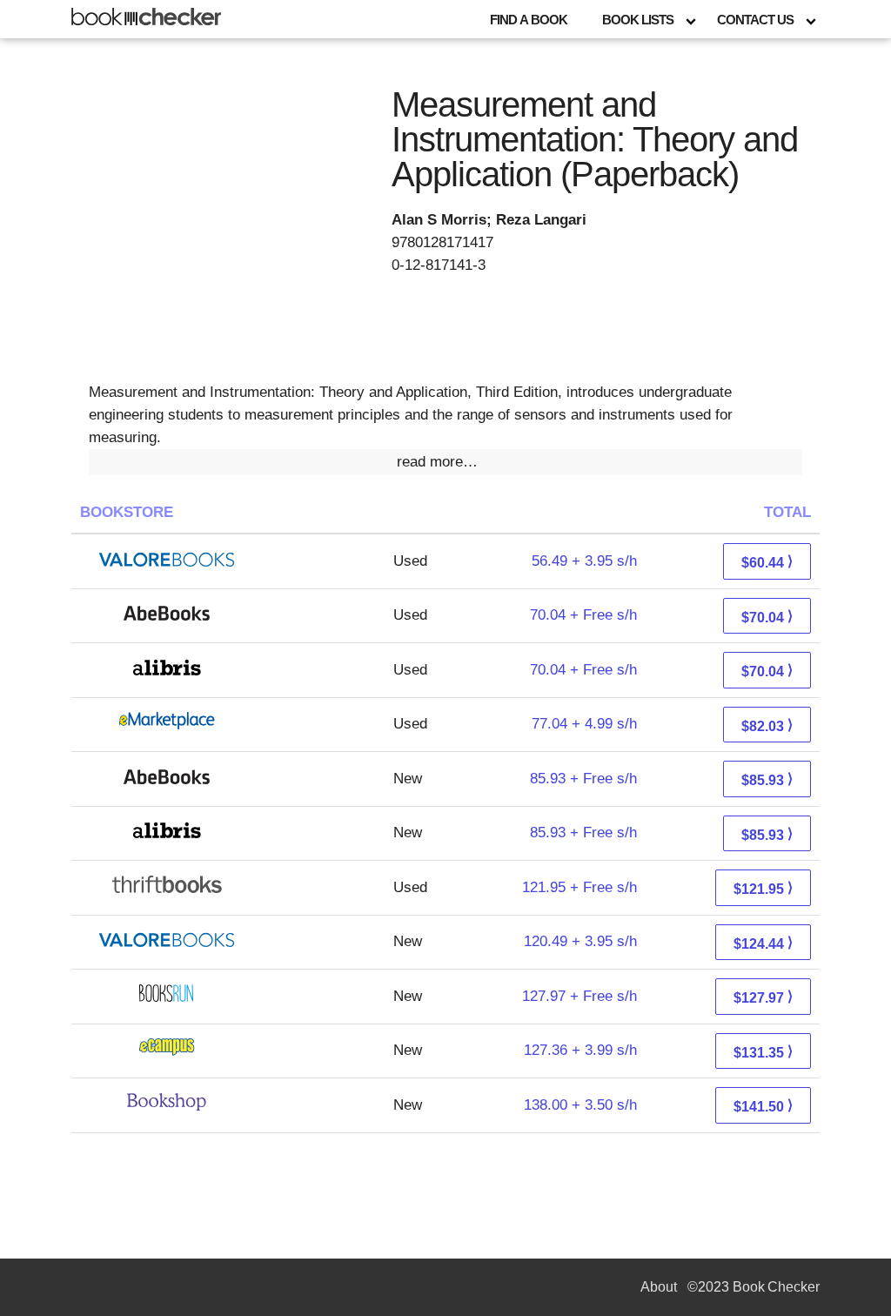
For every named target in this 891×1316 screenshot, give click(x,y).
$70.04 (767, 616)
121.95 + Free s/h (579, 887)
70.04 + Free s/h (583, 615)
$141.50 (763, 1106)
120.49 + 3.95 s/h (580, 941)
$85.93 (767, 779)
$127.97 (763, 997)
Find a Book (528, 19)
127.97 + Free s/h (579, 996)
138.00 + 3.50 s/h (580, 1105)
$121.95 (763, 888)
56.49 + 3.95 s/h (584, 561)
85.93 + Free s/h (583, 778)
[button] (445, 462)
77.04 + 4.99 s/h (584, 723)
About (658, 1286)
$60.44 (767, 562)
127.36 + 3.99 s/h (580, 1050)
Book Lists (637, 19)
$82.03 (767, 725)
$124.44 (763, 943)
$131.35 (763, 1052)
